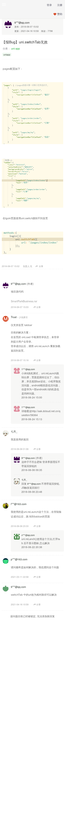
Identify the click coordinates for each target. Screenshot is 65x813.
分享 (40, 266)
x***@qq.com (28, 535)
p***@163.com (19, 559)
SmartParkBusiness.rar (24, 301)
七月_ (14, 431)
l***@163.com (19, 504)
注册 (59, 5)
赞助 (59, 14)
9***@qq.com (22, 22)
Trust (14, 317)
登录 (49, 5)
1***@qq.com (28, 369)
